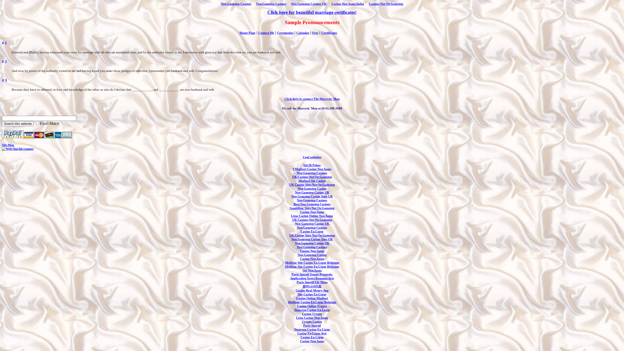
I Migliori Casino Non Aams (312, 169)
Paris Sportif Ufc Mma (312, 282)
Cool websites (312, 157)
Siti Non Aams (312, 270)
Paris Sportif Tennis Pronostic (312, 274)
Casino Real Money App (312, 290)
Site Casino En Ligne (312, 294)
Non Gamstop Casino (312, 188)
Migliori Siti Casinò (312, 181)
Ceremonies (285, 33)
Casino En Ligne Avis (312, 333)
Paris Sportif (312, 325)
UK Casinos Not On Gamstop (312, 177)
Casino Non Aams (312, 212)
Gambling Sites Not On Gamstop (312, 208)
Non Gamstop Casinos (236, 4)
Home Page (247, 33)
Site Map (8, 145)
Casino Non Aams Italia (348, 4)
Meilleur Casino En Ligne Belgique (312, 302)
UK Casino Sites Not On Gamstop (312, 184)
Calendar (302, 33)
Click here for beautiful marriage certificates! (312, 12)
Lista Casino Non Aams (312, 318)
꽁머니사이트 (312, 286)
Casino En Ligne (312, 231)
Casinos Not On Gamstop (386, 4)
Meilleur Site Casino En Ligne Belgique (312, 262)
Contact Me (266, 33)
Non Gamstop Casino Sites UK (312, 196)
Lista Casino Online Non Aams (312, 216)
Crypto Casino (312, 321)
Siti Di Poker (312, 165)
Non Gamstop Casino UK (312, 192)
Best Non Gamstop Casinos (312, 204)
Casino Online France (312, 306)
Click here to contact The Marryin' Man (312, 99)
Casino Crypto (312, 314)
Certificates (329, 33)
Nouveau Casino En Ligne (312, 310)
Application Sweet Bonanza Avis (312, 278)
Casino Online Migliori (312, 298)
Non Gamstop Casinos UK (309, 4)
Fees (315, 33)
